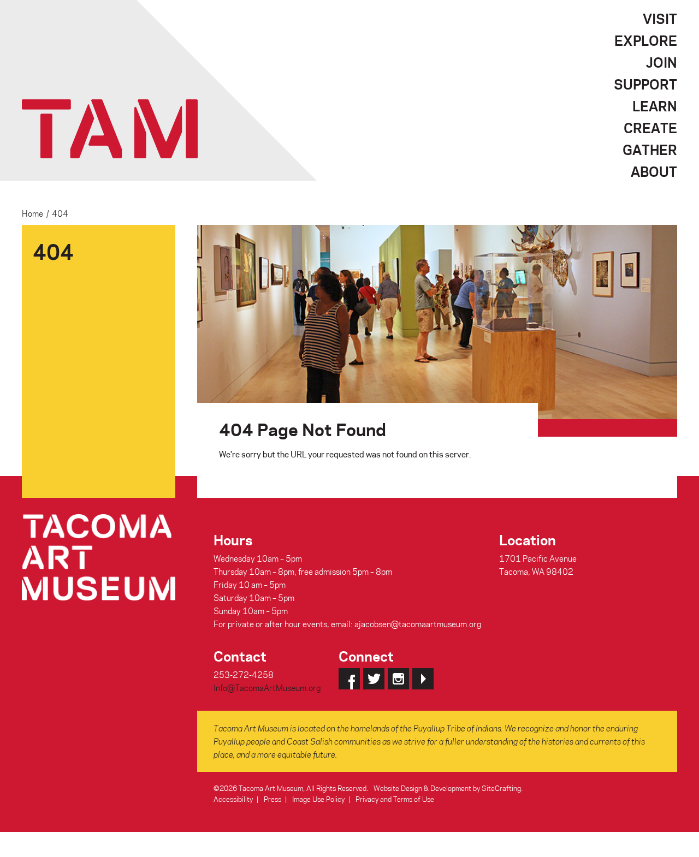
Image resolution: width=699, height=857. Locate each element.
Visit (660, 18)
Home (32, 213)
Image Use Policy (318, 799)
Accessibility (233, 799)
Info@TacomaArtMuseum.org (267, 687)
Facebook (349, 678)
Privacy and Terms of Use (395, 799)
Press (272, 799)
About (654, 171)
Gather (650, 149)
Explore (645, 40)
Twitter (373, 678)
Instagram (398, 678)
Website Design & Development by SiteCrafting (447, 788)
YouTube (423, 678)
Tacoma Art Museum (110, 128)
